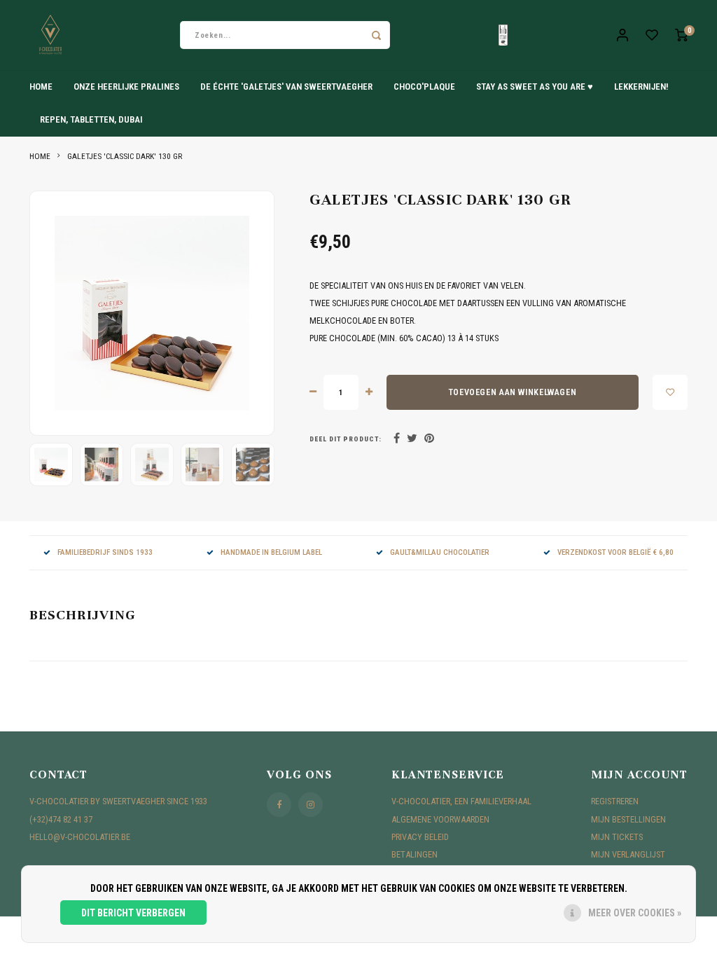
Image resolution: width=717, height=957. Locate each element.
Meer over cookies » (634, 912)
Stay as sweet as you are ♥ (534, 86)
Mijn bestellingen (628, 819)
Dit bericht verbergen (133, 912)
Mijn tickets (617, 837)
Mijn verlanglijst (628, 854)
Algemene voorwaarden (440, 819)
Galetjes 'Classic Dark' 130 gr (124, 156)
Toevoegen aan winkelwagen (512, 392)
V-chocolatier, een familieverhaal (461, 801)
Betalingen (414, 854)
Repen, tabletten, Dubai (91, 119)
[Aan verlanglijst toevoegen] (670, 392)
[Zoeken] (376, 35)
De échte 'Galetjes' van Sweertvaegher (286, 86)
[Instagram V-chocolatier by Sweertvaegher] (310, 804)
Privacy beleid (420, 837)
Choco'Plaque (424, 86)
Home (41, 86)
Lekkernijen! (641, 86)
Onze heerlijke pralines (126, 86)
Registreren (615, 801)
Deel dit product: (345, 439)
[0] (681, 35)
